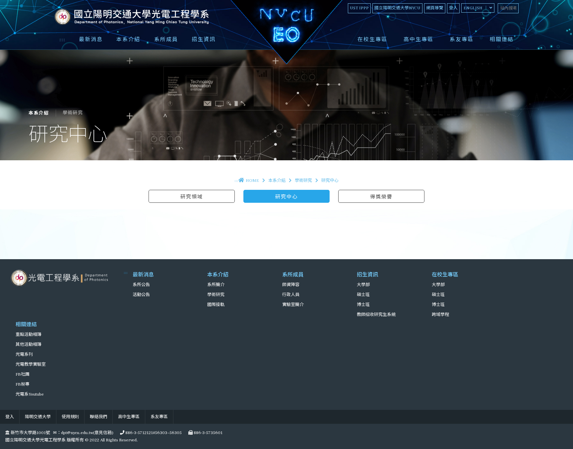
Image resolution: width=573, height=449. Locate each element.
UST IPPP (359, 8)
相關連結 (502, 39)
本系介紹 (128, 39)
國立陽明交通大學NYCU (397, 8)
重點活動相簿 (28, 334)
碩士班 (363, 294)
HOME (252, 180)
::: (62, 39)
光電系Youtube (30, 394)
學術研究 (303, 180)
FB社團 (23, 374)
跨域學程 (440, 314)
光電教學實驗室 (31, 364)
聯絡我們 (98, 416)
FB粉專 (23, 384)
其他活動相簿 (28, 344)
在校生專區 (372, 39)
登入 (453, 8)
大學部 (363, 284)
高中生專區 (418, 39)
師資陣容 (290, 284)
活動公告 (141, 294)
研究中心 (286, 196)
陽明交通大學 (38, 416)
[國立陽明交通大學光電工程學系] (60, 277)
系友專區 (462, 39)
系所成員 (166, 39)
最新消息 (91, 39)
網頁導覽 (434, 8)
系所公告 (141, 284)
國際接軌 (215, 304)
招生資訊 (204, 39)
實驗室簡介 (293, 304)
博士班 (363, 304)
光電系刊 (24, 354)
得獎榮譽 (381, 196)
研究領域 (191, 196)
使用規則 (70, 416)
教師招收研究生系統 (376, 314)
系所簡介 (215, 284)
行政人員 (290, 294)
